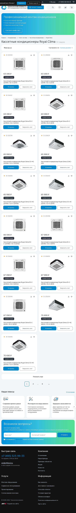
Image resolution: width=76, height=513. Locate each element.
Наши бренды (43, 458)
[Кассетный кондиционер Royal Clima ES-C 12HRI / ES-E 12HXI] (57, 64)
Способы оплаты (44, 489)
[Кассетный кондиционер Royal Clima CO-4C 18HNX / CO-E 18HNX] (19, 345)
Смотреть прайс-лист (13, 30)
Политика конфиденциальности (48, 500)
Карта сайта (42, 504)
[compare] (65, 7)
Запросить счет (27, 87)
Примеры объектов (45, 461)
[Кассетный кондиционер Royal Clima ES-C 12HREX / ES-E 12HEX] (19, 225)
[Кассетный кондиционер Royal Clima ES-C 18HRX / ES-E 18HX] (57, 265)
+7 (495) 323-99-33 (64, 2)
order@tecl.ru (7, 463)
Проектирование (7, 489)
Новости (41, 468)
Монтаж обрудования (9, 482)
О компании (70, 392)
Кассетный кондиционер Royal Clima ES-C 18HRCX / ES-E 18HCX (18, 283)
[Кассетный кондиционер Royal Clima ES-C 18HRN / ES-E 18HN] (57, 225)
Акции (40, 464)
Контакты (41, 471)
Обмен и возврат (44, 496)
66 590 (8, 235)
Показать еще (38, 377)
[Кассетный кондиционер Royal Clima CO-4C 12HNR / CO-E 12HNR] (19, 144)
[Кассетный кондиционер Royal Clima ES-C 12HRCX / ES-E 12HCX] (19, 104)
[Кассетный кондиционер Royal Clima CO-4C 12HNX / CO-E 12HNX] (19, 184)
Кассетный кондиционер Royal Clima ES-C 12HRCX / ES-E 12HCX (18, 122)
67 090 (45, 235)
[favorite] (60, 7)
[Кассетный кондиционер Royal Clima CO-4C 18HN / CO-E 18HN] (57, 305)
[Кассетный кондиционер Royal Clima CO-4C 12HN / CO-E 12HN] (57, 184)
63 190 (7, 74)
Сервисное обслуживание (10, 486)
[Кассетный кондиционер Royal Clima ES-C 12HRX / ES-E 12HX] (57, 104)
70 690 (45, 315)
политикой (19, 439)
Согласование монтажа (9, 493)
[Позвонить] (73, 2)
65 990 (8, 154)
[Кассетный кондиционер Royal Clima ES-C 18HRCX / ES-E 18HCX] (19, 265)
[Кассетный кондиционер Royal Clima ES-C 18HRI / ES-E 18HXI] (19, 305)
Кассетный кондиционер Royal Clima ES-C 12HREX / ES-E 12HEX (18, 243)
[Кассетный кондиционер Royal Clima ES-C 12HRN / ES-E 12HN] (19, 64)
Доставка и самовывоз (46, 486)
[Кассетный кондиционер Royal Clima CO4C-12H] (57, 144)
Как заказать (42, 482)
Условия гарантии (44, 493)
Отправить (64, 435)
